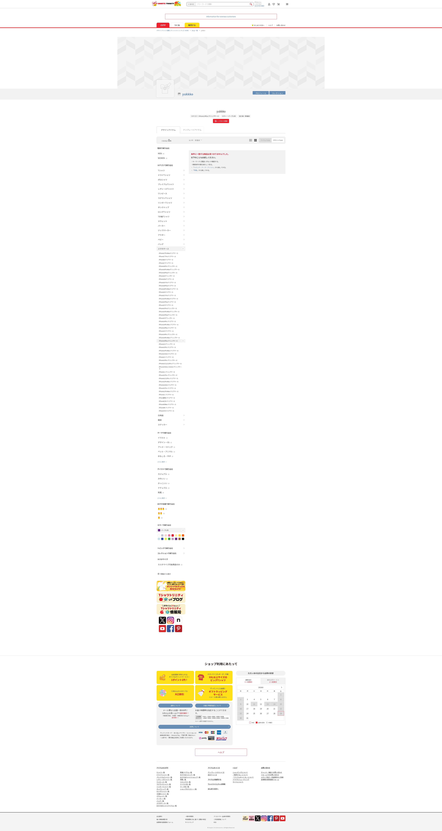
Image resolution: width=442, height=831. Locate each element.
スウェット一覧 (162, 796)
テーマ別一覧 (184, 787)
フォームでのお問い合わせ (270, 775)
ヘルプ (270, 25)
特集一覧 (183, 779)
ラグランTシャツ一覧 (164, 784)
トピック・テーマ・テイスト (204, 167)
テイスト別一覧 (185, 784)
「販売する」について (240, 775)
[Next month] (281, 687)
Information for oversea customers (221, 16)
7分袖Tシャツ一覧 (163, 794)
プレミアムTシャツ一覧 (164, 777)
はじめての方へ (213, 789)
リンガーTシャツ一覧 (164, 787)
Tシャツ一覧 (161, 772)
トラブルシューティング (241, 779)
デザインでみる (278, 140)
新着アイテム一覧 (186, 772)
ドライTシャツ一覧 (163, 775)
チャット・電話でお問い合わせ (271, 772)
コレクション (277, 93)
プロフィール (260, 93)
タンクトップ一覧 (163, 789)
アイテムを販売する (214, 779)
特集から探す (165, 574)
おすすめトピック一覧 (187, 775)
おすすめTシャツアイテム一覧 (167, 806)
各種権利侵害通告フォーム (270, 779)
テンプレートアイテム (192, 129)
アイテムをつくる (214, 768)
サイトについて (238, 782)
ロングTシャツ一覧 (163, 791)
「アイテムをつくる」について (243, 777)
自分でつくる (212, 775)
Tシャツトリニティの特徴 (216, 784)
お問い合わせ (280, 25)
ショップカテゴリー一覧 (188, 789)
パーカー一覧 (161, 798)
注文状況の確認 (259, 6)
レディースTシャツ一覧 (164, 779)
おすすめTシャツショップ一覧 (190, 777)
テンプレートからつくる (216, 772)
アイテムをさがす (162, 768)
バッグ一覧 (160, 801)
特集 (195, 170)
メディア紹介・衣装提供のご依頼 (272, 777)
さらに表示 (161, 462)
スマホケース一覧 (162, 803)
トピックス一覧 (185, 782)
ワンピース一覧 (162, 782)
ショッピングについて (240, 772)
